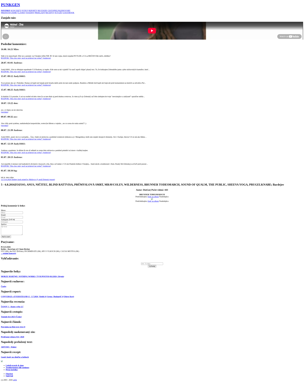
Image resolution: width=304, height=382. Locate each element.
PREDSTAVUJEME (9, 13)
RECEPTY (49, 13)
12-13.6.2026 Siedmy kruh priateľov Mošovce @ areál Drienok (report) (28, 180)
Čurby (3, 286)
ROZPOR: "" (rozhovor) (26, 58)
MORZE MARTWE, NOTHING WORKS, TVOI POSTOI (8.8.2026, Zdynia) (32, 276)
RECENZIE (42, 11)
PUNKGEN (10, 4)
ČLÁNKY (21, 13)
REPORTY (32, 11)
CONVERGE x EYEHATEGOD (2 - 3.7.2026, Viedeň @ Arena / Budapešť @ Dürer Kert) (37, 297)
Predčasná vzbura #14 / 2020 (12, 337)
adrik (15, 380)
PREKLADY (40, 13)
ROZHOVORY (64, 11)
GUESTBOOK (68, 13)
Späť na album (153, 197)
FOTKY (25, 11)
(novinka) (4, 112)
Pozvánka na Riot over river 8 (13, 327)
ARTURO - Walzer (9, 347)
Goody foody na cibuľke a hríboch (15, 357)
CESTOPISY (53, 11)
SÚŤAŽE (58, 13)
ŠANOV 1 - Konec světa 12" (12, 307)
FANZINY (30, 13)
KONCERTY (16, 11)
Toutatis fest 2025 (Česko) (11, 317)
